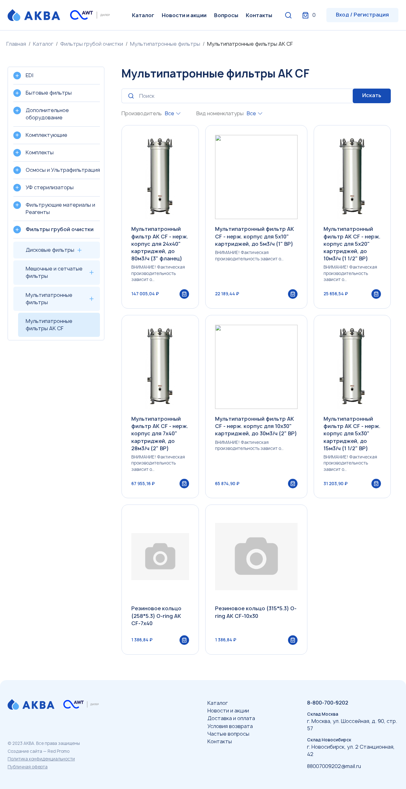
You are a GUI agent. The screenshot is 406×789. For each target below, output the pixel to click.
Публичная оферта (28, 767)
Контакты (259, 15)
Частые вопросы (228, 733)
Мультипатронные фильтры (165, 43)
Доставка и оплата (231, 718)
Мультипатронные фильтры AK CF (49, 325)
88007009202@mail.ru (334, 766)
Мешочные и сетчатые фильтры (54, 272)
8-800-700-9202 (327, 702)
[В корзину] (184, 294)
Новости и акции (184, 15)
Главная (16, 43)
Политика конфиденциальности (41, 759)
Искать (371, 95)
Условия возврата (230, 726)
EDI (29, 75)
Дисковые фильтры (50, 249)
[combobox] (172, 113)
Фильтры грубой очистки (91, 43)
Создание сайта (25, 751)
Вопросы (226, 15)
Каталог (143, 15)
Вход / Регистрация (362, 14)
